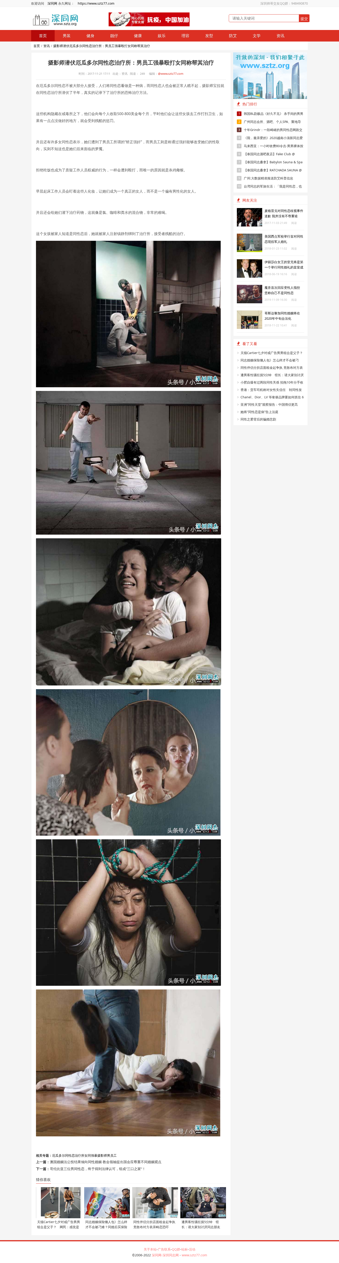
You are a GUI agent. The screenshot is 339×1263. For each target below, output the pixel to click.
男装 (67, 35)
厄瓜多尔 (58, 1155)
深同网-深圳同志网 (166, 1255)
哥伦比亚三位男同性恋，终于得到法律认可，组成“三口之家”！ (98, 1168)
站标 (184, 1249)
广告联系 (164, 1249)
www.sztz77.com (194, 1255)
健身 (90, 35)
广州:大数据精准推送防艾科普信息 (265, 178)
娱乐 (162, 35)
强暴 (94, 1155)
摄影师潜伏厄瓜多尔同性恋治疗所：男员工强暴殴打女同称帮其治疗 (101, 46)
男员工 (112, 1155)
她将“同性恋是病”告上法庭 (259, 412)
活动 (192, 1249)
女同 (87, 1155)
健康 (138, 35)
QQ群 (176, 1249)
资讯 (280, 35)
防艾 (233, 35)
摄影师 (102, 1155)
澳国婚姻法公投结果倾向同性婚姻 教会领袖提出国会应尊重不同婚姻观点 (105, 1161)
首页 (43, 35)
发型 (209, 35)
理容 (185, 35)
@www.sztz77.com (170, 73)
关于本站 (150, 1249)
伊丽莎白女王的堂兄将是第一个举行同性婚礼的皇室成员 (284, 267)
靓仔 (114, 35)
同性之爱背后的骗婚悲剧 (258, 419)
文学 (257, 35)
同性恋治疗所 (74, 1155)
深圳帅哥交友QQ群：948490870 (284, 3)
